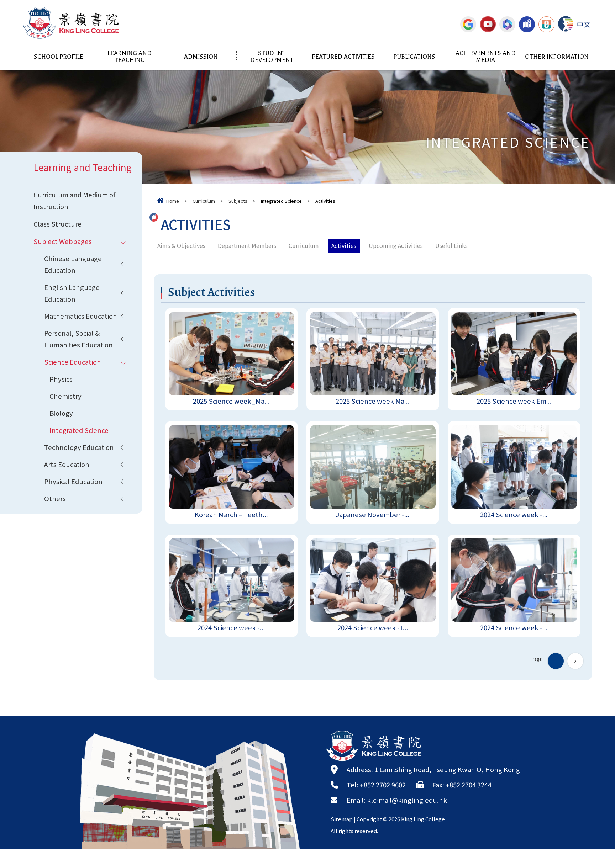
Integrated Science (79, 430)
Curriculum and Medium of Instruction (74, 200)
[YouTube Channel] (488, 24)
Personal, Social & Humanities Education (78, 338)
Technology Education (79, 447)
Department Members (247, 245)
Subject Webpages (62, 241)
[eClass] (546, 24)
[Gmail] (468, 24)
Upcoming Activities (396, 245)
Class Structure (57, 223)
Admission (201, 56)
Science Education (72, 361)
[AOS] (565, 24)
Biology (61, 413)
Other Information (557, 56)
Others (55, 498)
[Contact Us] (527, 24)
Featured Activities (343, 56)
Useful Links (451, 245)
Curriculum (204, 200)
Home (172, 200)
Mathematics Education (80, 315)
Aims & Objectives (181, 245)
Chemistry (65, 395)
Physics (61, 378)
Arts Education (66, 464)
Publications (414, 56)
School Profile (58, 56)
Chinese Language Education (73, 264)
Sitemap (342, 819)
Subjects (237, 200)
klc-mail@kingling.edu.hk (407, 800)
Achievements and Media (486, 56)
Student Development (272, 56)
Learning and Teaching (129, 56)
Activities (343, 245)
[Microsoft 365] (507, 24)
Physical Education (73, 481)
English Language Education (72, 292)
